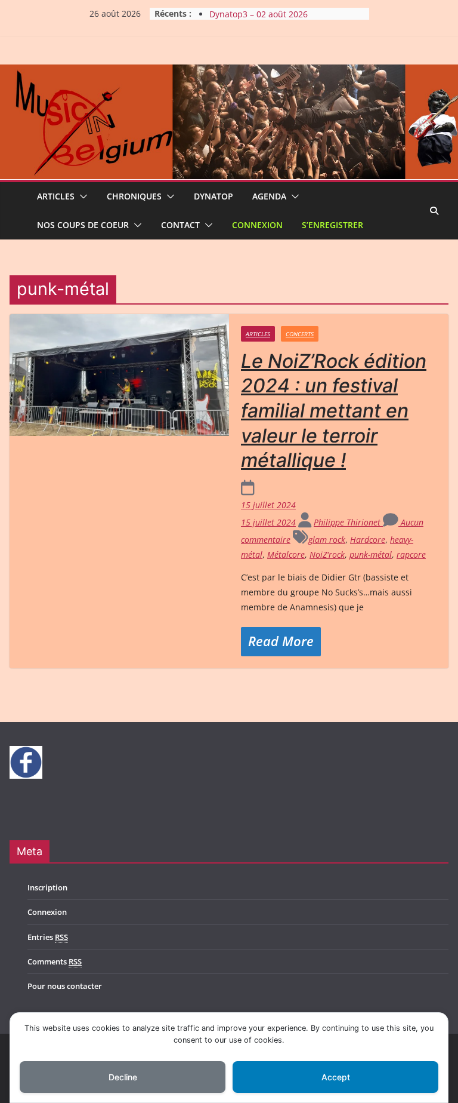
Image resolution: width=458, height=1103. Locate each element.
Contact (180, 225)
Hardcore (367, 539)
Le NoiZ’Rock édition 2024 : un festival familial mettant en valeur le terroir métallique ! (333, 410)
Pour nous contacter (64, 986)
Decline (123, 1077)
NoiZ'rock (327, 554)
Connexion (257, 225)
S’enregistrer (332, 225)
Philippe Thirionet (348, 522)
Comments (54, 961)
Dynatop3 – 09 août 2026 (258, 11)
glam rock (326, 539)
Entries (47, 937)
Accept (335, 1077)
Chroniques (134, 196)
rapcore (411, 554)
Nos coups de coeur (83, 225)
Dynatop (213, 196)
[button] (81, 196)
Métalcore (286, 554)
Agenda (269, 196)
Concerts (300, 334)
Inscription (47, 887)
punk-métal (370, 554)
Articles (56, 196)
